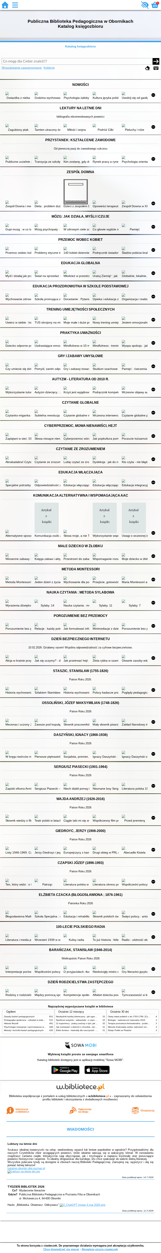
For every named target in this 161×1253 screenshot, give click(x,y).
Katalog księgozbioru (80, 46)
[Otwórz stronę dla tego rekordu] (18, 94)
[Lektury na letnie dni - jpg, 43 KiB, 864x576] (24, 1171)
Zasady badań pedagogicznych (19, 1016)
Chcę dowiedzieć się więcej (61, 1249)
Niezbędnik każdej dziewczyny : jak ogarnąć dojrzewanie (83, 1016)
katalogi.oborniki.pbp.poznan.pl (26, 1168)
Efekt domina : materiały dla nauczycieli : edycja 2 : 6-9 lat (84, 1030)
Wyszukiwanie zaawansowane (22, 67)
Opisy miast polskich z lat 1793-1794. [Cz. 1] (129, 1016)
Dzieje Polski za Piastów (119, 1030)
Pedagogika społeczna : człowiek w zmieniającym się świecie (33, 1020)
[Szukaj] (156, 61)
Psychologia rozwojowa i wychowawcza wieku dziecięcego (32, 1027)
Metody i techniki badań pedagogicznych (24, 1030)
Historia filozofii (11, 1023)
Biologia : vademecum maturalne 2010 (126, 1020)
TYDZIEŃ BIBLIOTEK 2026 (26, 1186)
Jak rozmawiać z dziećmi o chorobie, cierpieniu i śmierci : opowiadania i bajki (92, 1027)
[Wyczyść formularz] (147, 68)
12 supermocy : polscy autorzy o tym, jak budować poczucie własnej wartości (93, 1023)
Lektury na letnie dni (22, 1143)
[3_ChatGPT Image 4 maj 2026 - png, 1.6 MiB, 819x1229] (82, 1204)
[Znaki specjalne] (156, 68)
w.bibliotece (98, 1096)
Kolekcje (49, 67)
